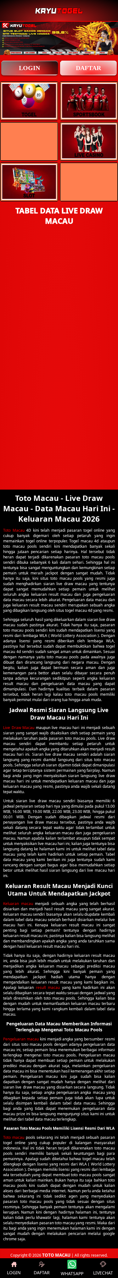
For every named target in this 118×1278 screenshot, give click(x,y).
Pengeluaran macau (21, 1039)
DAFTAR (88, 67)
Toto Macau (14, 530)
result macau (48, 987)
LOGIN (29, 67)
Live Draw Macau (18, 727)
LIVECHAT (103, 1273)
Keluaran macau (18, 903)
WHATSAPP (72, 1273)
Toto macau (13, 1137)
